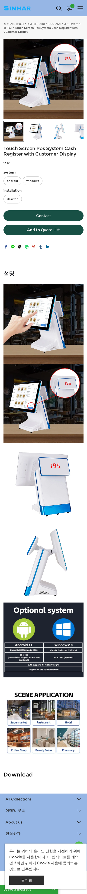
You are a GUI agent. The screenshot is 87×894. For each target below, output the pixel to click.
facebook (5, 246)
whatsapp (26, 246)
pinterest (33, 246)
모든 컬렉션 (16, 24)
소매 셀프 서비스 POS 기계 (44, 24)
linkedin (47, 246)
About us (14, 822)
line (12, 246)
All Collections (19, 799)
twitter (19, 246)
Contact (43, 216)
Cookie (15, 857)
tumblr (40, 246)
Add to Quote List (43, 230)
